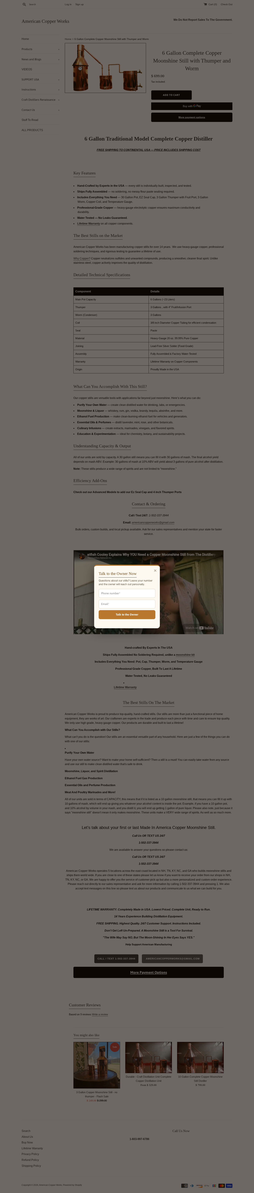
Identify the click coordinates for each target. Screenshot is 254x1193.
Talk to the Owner (127, 614)
